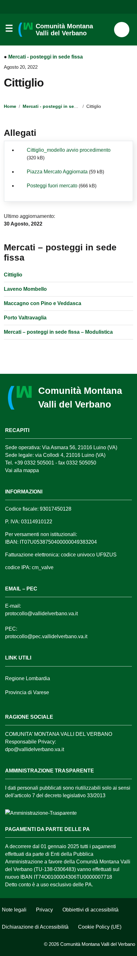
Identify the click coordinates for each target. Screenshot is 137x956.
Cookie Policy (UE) (99, 927)
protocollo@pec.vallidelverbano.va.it (46, 636)
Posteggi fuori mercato (52, 185)
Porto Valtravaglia (25, 317)
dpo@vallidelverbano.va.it (34, 749)
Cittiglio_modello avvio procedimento (69, 150)
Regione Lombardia (27, 678)
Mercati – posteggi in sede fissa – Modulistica (58, 332)
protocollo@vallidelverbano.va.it (41, 613)
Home (10, 106)
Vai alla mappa (22, 470)
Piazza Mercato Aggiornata (57, 171)
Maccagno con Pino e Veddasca (42, 303)
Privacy (44, 909)
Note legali (14, 909)
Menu (9, 30)
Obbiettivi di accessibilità (90, 909)
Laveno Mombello (25, 289)
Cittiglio (13, 274)
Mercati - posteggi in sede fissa (45, 56)
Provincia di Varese (27, 692)
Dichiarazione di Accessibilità (35, 927)
